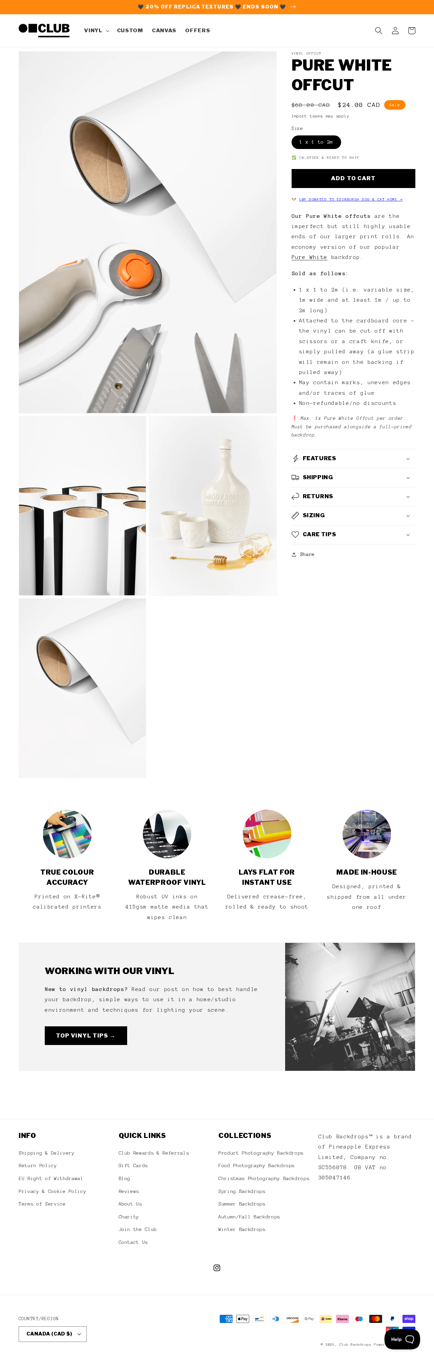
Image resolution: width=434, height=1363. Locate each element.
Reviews (129, 1191)
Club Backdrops (355, 1344)
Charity (129, 1216)
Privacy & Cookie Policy (52, 1191)
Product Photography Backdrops (260, 1153)
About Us (130, 1204)
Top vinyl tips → (86, 1035)
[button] (96, 30)
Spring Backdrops (241, 1191)
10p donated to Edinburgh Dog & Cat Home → (351, 199)
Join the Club (138, 1229)
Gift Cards (133, 1165)
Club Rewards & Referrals (154, 1153)
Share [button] (307, 554)
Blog (125, 1178)
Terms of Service (42, 1204)
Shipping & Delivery (47, 1153)
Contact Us (133, 1242)
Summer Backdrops (241, 1204)
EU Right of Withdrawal (51, 1178)
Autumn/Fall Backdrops (249, 1216)
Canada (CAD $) (49, 1334)
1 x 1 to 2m (316, 142)
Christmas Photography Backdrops (263, 1178)
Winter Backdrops (241, 1229)
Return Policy (38, 1165)
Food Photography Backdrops (256, 1165)
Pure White (310, 257)
